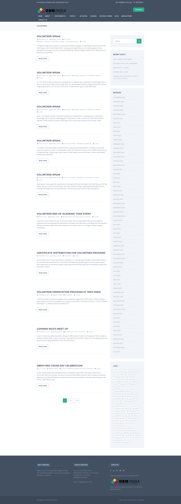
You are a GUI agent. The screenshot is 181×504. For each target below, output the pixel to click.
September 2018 (119, 309)
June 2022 (117, 127)
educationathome (130, 395)
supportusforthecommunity (124, 429)
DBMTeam (117, 388)
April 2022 (117, 135)
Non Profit (134, 415)
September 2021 (119, 165)
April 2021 (117, 186)
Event (81, 216)
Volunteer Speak (48, 36)
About (47, 16)
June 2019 (116, 275)
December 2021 (118, 152)
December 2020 (119, 203)
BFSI (115, 374)
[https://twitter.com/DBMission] (113, 470)
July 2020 (116, 224)
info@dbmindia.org (125, 2)
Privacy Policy (132, 500)
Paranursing (132, 418)
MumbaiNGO (118, 415)
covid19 (131, 378)
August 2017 (117, 314)
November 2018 (119, 301)
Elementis (117, 398)
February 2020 (118, 246)
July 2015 (116, 352)
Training (135, 432)
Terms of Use (123, 500)
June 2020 (117, 229)
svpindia (117, 432)
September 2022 (119, 114)
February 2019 (118, 292)
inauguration (118, 405)
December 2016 (118, 347)
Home (40, 16)
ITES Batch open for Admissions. (125, 63)
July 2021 (116, 174)
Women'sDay (118, 439)
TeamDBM (62, 41)
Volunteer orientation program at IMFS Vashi (69, 292)
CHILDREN (131, 374)
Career (122, 374)
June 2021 (116, 178)
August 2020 (117, 220)
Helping (116, 401)
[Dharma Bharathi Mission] (51, 10)
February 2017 (118, 339)
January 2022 (118, 148)
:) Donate (138, 9)
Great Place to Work (121, 68)
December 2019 (118, 254)
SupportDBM (54, 41)
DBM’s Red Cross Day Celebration (59, 365)
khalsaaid (135, 408)
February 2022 (118, 144)
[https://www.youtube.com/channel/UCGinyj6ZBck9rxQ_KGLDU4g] (120, 470)
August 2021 (117, 169)
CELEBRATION (70, 368)
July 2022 (116, 123)
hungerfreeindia (128, 401)
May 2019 (116, 280)
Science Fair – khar (120, 72)
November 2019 (119, 258)
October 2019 (118, 263)
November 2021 (119, 157)
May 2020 (116, 233)
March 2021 (117, 191)
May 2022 (116, 131)
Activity (66, 143)
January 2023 (118, 106)
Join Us (72, 16)
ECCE (135, 391)
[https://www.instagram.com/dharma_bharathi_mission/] (123, 470)
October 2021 (118, 161)
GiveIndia (135, 398)
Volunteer (128, 435)
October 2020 (118, 212)
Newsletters (127, 16)
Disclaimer (141, 500)
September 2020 (119, 216)
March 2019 (117, 288)
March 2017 (117, 335)
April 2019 (117, 284)
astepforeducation (120, 371)
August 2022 (117, 118)
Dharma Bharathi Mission (122, 391)
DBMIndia (40, 41)
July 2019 (116, 271)
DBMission (47, 41)
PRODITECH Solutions (51, 500)
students (131, 422)
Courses (93, 16)
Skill (123, 422)
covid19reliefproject (121, 381)
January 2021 (118, 199)
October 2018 (118, 305)
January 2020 (118, 250)
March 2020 (117, 241)
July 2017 (116, 318)
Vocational (118, 435)
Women (137, 435)
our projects (60, 16)
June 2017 (116, 322)
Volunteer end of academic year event (64, 213)
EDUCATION (76, 216)
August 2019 (117, 267)
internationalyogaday (121, 408)
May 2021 (116, 182)
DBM (115, 384)
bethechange (134, 371)
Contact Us (42, 20)
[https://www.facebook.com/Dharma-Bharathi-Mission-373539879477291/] (110, 470)
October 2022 (118, 110)
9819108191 (139, 2)
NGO (126, 415)
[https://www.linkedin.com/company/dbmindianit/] (117, 470)
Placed (116, 422)
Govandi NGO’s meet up (52, 328)
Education (117, 395)
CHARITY (76, 368)
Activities (83, 16)
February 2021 (118, 195)
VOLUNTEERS (67, 39)
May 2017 (116, 326)
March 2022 (117, 140)
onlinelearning (119, 418)
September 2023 (119, 97)
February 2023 (118, 102)
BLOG (117, 16)
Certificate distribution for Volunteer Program (71, 252)
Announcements (67, 216)
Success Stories (105, 16)
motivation (133, 412)
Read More (43, 58)
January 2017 (118, 343)
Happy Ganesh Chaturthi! (122, 59)
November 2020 (119, 208)
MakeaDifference (120, 412)
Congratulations (120, 378)
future (126, 398)
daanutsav (135, 381)
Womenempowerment (71, 41)
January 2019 (118, 297)
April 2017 (117, 330)
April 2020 (117, 237)
